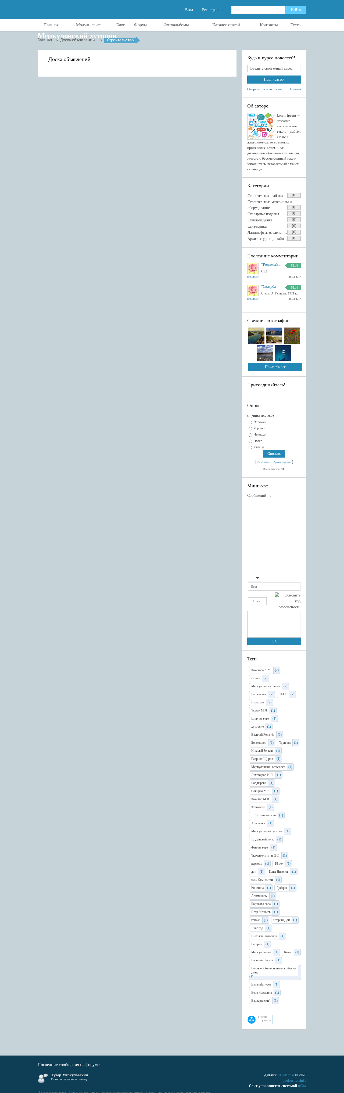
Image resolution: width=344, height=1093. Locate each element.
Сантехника (257, 226)
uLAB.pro (286, 1075)
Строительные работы (265, 196)
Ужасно (259, 447)
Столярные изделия (263, 214)
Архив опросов (282, 462)
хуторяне (257, 726)
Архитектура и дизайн (266, 239)
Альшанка (258, 823)
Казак (288, 952)
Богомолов (258, 743)
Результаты (263, 462)
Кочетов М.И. (260, 799)
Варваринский (260, 1000)
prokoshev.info (294, 1080)
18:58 (294, 265)
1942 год (257, 928)
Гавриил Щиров (262, 759)
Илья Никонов (279, 871)
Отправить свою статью (265, 89)
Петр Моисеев (261, 912)
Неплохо (260, 434)
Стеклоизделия (260, 220)
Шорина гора (260, 718)
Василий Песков (262, 960)
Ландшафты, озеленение (267, 233)
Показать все (275, 367)
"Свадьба (268, 287)
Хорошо (259, 428)
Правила (294, 89)
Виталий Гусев (261, 984)
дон (253, 871)
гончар (255, 920)
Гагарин (256, 944)
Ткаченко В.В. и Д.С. (265, 855)
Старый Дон (281, 920)
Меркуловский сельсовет (268, 767)
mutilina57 (253, 276)
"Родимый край (272, 265)
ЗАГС (283, 694)
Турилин (285, 743)
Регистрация (212, 10)
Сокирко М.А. (261, 791)
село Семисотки (262, 880)
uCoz (302, 1086)
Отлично (260, 422)
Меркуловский (261, 952)
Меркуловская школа (265, 686)
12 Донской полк (262, 839)
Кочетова (257, 888)
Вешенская (258, 694)
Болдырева (258, 783)
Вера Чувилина (261, 992)
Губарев (282, 888)
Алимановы (259, 896)
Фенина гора (259, 847)
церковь (256, 863)
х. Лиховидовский (263, 815)
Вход (189, 10)
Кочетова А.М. (261, 670)
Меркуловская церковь (266, 831)
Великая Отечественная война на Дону (273, 970)
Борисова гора (261, 904)
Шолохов (257, 702)
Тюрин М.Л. (259, 710)
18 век (279, 863)
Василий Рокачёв (262, 734)
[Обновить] (298, 577)
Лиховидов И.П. (262, 775)
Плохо (258, 441)
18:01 (294, 287)
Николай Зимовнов (264, 936)
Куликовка (258, 807)
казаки (255, 678)
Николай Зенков (262, 751)
